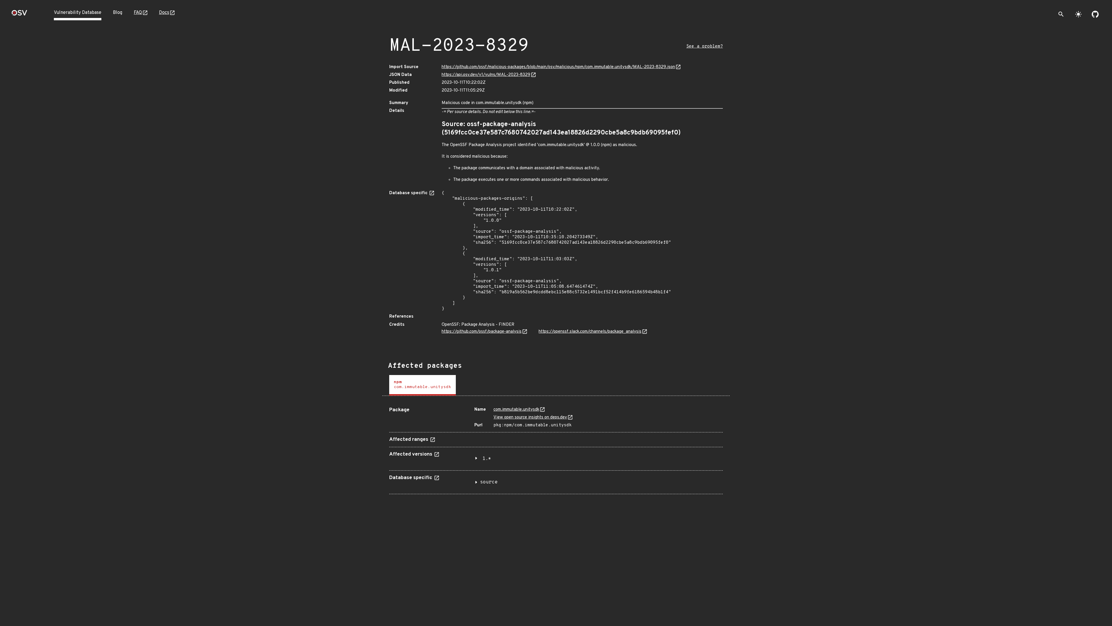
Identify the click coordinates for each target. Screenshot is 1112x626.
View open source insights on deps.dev (530, 417)
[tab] (422, 385)
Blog (117, 13)
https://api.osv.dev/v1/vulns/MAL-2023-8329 (486, 75)
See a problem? (704, 46)
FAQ (138, 13)
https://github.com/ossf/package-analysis (482, 331)
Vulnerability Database (77, 13)
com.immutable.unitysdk (516, 409)
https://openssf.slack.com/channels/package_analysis (590, 331)
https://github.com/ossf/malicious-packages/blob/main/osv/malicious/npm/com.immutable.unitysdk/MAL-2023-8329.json (558, 67)
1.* (486, 459)
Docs (164, 13)
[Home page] (19, 14)
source (489, 482)
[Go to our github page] (1095, 14)
